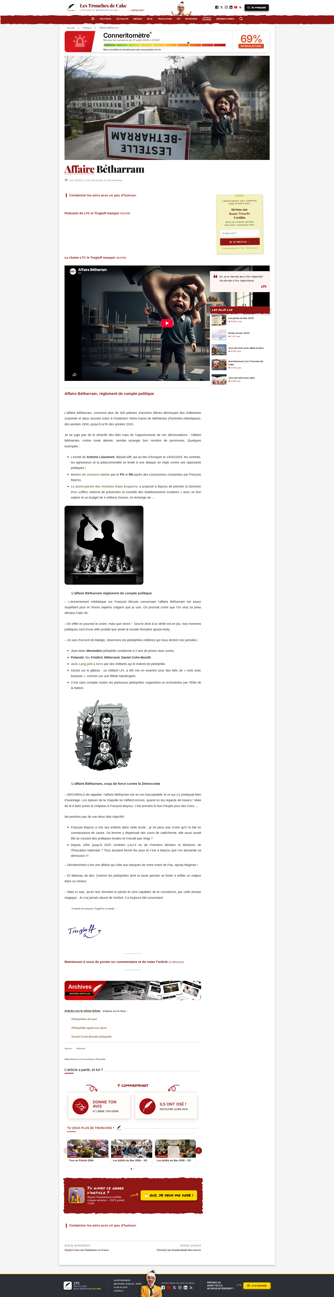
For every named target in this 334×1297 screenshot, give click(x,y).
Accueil (71, 27)
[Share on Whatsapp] (112, 202)
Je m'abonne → (240, 241)
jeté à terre (87, 664)
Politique (87, 27)
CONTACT (118, 1291)
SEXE (150, 19)
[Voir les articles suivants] (198, 1150)
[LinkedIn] (185, 1287)
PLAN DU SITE (121, 1287)
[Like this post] (70, 202)
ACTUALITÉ (122, 19)
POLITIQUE (105, 19)
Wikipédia (80, 1048)
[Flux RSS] (191, 1287)
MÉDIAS (137, 19)
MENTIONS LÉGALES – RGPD (128, 1284)
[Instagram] (180, 1287)
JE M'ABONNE (258, 7)
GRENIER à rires (225, 19)
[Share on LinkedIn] (103, 202)
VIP (178, 19)
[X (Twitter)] (174, 1287)
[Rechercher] (241, 18)
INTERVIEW (191, 19)
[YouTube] (168, 1287)
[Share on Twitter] (86, 202)
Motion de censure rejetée (90, 474)
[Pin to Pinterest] (95, 202)
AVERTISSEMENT (122, 1280)
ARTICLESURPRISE (206, 19)
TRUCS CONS (165, 19)
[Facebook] (163, 1287)
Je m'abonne (258, 1285)
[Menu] (93, 18)
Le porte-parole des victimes (104, 486)
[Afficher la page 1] (131, 1169)
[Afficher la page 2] (134, 1169)
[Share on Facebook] (78, 202)
